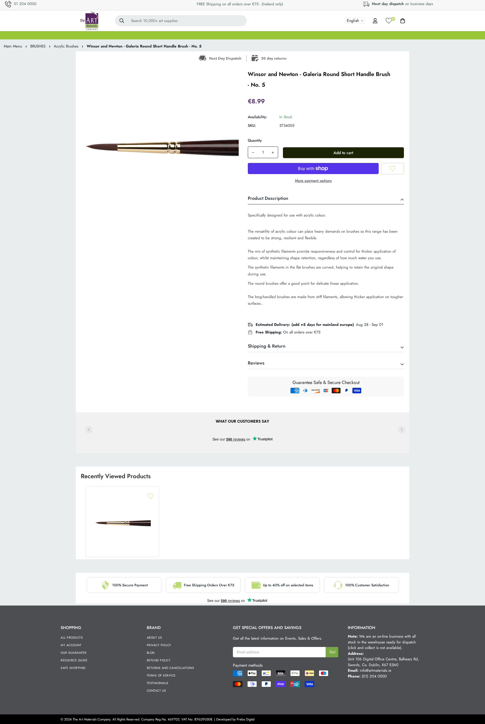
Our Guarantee (74, 652)
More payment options (313, 180)
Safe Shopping (73, 668)
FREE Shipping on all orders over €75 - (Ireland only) (240, 4)
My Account (71, 645)
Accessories (410, 35)
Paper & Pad (357, 35)
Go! (332, 652)
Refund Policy (159, 660)
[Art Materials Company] (89, 20)
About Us (154, 637)
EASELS (196, 35)
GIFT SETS (92, 35)
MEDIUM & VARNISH (232, 35)
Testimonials (157, 683)
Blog (151, 652)
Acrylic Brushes (66, 46)
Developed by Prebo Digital (235, 719)
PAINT (144, 35)
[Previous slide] (89, 429)
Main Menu (13, 46)
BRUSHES (169, 35)
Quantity (255, 140)
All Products (72, 637)
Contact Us (156, 690)
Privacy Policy (159, 645)
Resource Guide (74, 660)
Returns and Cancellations (170, 668)
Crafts (384, 35)
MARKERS (270, 35)
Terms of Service (161, 675)
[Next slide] (401, 429)
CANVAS (120, 35)
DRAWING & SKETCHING (312, 35)
